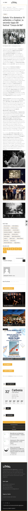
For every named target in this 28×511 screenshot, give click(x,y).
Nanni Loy (6, 240)
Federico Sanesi (14, 227)
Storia (14, 422)
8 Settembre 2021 (7, 45)
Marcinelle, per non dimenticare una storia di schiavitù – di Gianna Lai (17, 435)
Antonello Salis (7, 225)
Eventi (14, 7)
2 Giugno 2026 (13, 454)
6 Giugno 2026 (13, 444)
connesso (10, 376)
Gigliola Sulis (16, 232)
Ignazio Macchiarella (16, 236)
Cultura (5, 310)
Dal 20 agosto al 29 (8, 325)
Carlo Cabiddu (15, 225)
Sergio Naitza (16, 242)
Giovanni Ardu (15, 234)
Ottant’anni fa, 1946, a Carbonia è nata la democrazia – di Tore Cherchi (17, 442)
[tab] (14, 422)
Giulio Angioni (6, 236)
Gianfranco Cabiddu (8, 232)
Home (4, 7)
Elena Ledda (6, 227)
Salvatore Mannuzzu (8, 242)
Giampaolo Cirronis (16, 45)
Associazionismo (14, 424)
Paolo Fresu (13, 240)
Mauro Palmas (20, 238)
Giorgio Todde (6, 234)
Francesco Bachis (7, 230)
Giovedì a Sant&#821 (8, 305)
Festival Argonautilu (8, 359)
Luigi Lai (5, 238)
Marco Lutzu (12, 238)
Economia (14, 429)
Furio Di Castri (16, 230)
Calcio (14, 427)
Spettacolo (9, 7)
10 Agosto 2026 (14, 437)
